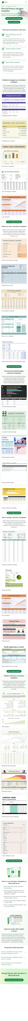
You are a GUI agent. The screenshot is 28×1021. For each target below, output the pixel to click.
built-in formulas (6, 54)
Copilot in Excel (12, 900)
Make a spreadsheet (14, 22)
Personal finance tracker (11, 6)
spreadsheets (11, 70)
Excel (6, 2)
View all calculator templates (14, 18)
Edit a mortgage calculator (14, 222)
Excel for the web (8, 888)
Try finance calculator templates (14, 980)
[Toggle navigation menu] (26, 2)
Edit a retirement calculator (14, 861)
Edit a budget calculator (14, 513)
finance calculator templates (9, 42)
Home (2, 6)
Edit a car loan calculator (14, 366)
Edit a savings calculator (14, 671)
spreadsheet (15, 940)
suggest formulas (5, 937)
